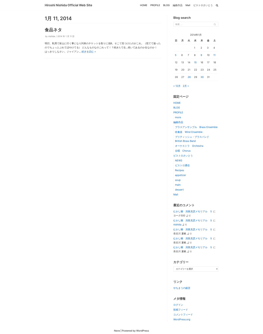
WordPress (142, 330)
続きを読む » (89, 51)
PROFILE (155, 5)
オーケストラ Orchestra (189, 145)
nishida (51, 36)
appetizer (180, 175)
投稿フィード (180, 309)
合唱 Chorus (183, 150)
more (178, 117)
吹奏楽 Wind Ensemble (188, 131)
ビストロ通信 (182, 165)
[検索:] (195, 24)
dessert (179, 189)
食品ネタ (53, 29)
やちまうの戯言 (181, 287)
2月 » (186, 85)
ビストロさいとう (203, 5)
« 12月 (177, 85)
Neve (117, 330)
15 (195, 62)
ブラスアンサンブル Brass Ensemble (197, 127)
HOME (143, 5)
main (178, 184)
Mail (188, 5)
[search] (217, 5)
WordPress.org (181, 319)
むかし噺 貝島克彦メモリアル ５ (192, 211)
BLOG (166, 5)
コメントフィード (183, 314)
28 (189, 77)
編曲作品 (177, 5)
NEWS (178, 160)
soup (178, 179)
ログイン (178, 304)
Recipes (179, 170)
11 (214, 55)
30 (202, 77)
